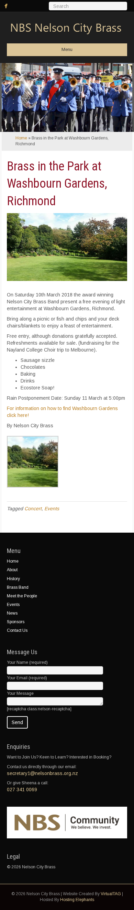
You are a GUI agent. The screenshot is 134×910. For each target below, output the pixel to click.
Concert (33, 508)
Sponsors (15, 621)
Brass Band (18, 587)
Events (51, 508)
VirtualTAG (111, 893)
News (12, 613)
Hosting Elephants (77, 899)
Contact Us (17, 630)
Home (21, 138)
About (12, 569)
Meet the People (22, 596)
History (13, 578)
